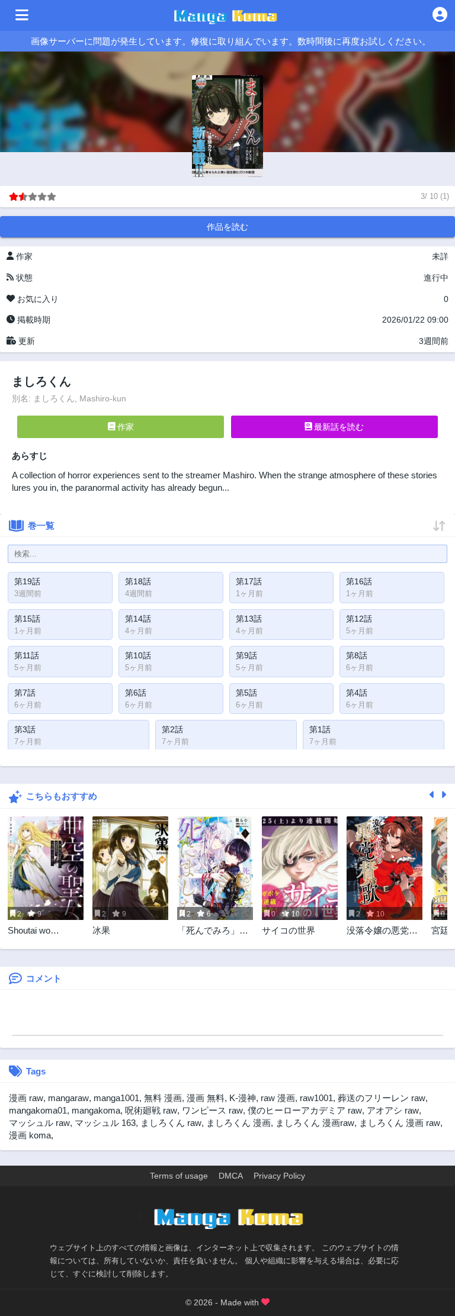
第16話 (359, 581)
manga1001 (116, 1098)
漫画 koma (30, 1135)
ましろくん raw (170, 1123)
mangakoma (96, 1110)
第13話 (249, 618)
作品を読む (227, 226)
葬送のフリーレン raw (381, 1098)
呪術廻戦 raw (151, 1110)
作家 (124, 427)
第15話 (27, 618)
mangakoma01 (38, 1110)
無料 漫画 (163, 1098)
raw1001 (316, 1098)
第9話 (246, 655)
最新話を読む (338, 427)
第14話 (138, 618)
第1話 (320, 729)
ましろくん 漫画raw (314, 1123)
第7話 (25, 692)
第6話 (135, 692)
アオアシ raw (393, 1110)
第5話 (246, 692)
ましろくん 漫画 (238, 1123)
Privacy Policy (279, 1175)
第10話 (138, 655)
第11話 (26, 655)
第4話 (356, 692)
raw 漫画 (278, 1098)
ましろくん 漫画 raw (399, 1123)
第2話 (172, 729)
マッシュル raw (39, 1123)
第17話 (249, 581)
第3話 (25, 729)
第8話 (356, 655)
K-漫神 (242, 1098)
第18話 (138, 581)
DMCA (231, 1175)
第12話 (359, 618)
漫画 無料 (206, 1098)
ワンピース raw (212, 1110)
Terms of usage (179, 1175)
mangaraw (68, 1098)
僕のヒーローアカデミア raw (305, 1110)
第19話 (27, 581)
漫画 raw (26, 1098)
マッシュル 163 (105, 1123)
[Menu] (22, 15)
